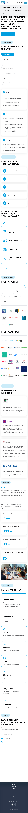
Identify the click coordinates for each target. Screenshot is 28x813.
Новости (14, 788)
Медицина (5, 296)
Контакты (22, 13)
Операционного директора (10, 68)
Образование (15, 296)
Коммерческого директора (10, 63)
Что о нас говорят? (17, 10)
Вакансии (14, 790)
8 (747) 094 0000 (19, 2)
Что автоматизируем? (18, 7)
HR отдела (5, 82)
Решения (14, 784)
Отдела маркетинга (8, 54)
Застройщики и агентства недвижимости (13, 287)
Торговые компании (8, 291)
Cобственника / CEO (8, 73)
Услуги (4, 301)
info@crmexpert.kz (9, 734)
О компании (5, 13)
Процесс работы (14, 13)
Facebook (12, 804)
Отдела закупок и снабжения (10, 78)
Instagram (15, 804)
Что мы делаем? (6, 7)
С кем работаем (7, 10)
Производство (21, 291)
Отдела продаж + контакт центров (12, 59)
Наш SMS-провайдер (14, 809)
